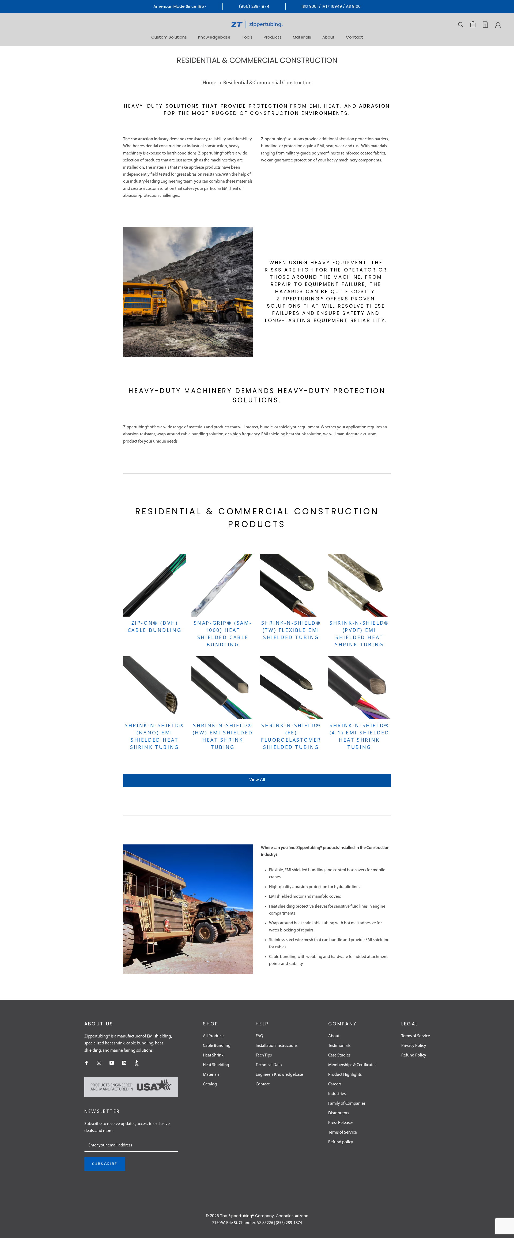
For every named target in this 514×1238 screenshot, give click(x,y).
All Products (213, 1036)
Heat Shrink (213, 1055)
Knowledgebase (214, 37)
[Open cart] (472, 24)
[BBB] (137, 1062)
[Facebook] (86, 1062)
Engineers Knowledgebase (279, 1075)
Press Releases (340, 1123)
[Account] (498, 24)
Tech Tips (264, 1055)
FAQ (259, 1036)
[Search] (461, 24)
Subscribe (105, 1164)
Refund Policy (413, 1055)
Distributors (338, 1113)
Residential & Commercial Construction (267, 83)
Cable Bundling (216, 1046)
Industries (337, 1094)
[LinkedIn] (124, 1062)
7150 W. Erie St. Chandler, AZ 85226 (242, 1223)
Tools (247, 37)
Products (273, 37)
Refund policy (340, 1142)
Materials (302, 37)
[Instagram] (99, 1062)
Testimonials (339, 1046)
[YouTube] (111, 1062)
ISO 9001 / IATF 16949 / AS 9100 (331, 6)
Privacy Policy (413, 1046)
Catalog (210, 1084)
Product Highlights (345, 1075)
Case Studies (339, 1055)
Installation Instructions (276, 1046)
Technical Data (269, 1065)
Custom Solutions (169, 37)
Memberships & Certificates (352, 1065)
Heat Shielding (216, 1065)
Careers (334, 1084)
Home (209, 83)
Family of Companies (346, 1103)
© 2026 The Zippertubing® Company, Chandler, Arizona (257, 1215)
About (328, 37)
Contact (354, 37)
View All (257, 780)
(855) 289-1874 (254, 6)
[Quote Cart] (485, 24)
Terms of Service (342, 1132)
